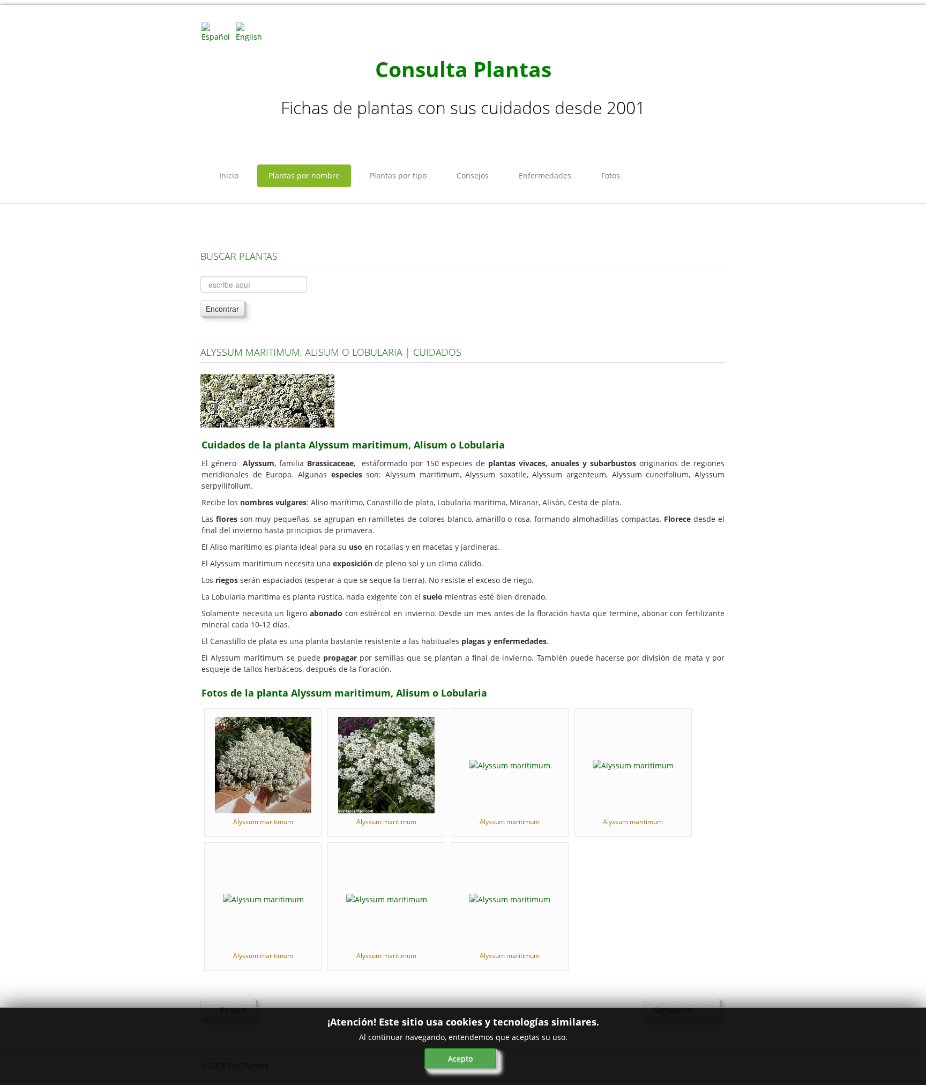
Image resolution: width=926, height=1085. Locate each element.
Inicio (228, 175)
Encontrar (222, 308)
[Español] (217, 31)
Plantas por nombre (304, 175)
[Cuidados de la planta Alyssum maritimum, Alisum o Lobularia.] (267, 400)
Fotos (610, 175)
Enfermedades (545, 175)
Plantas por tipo (398, 175)
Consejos (473, 175)
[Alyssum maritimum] (263, 764)
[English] (252, 31)
